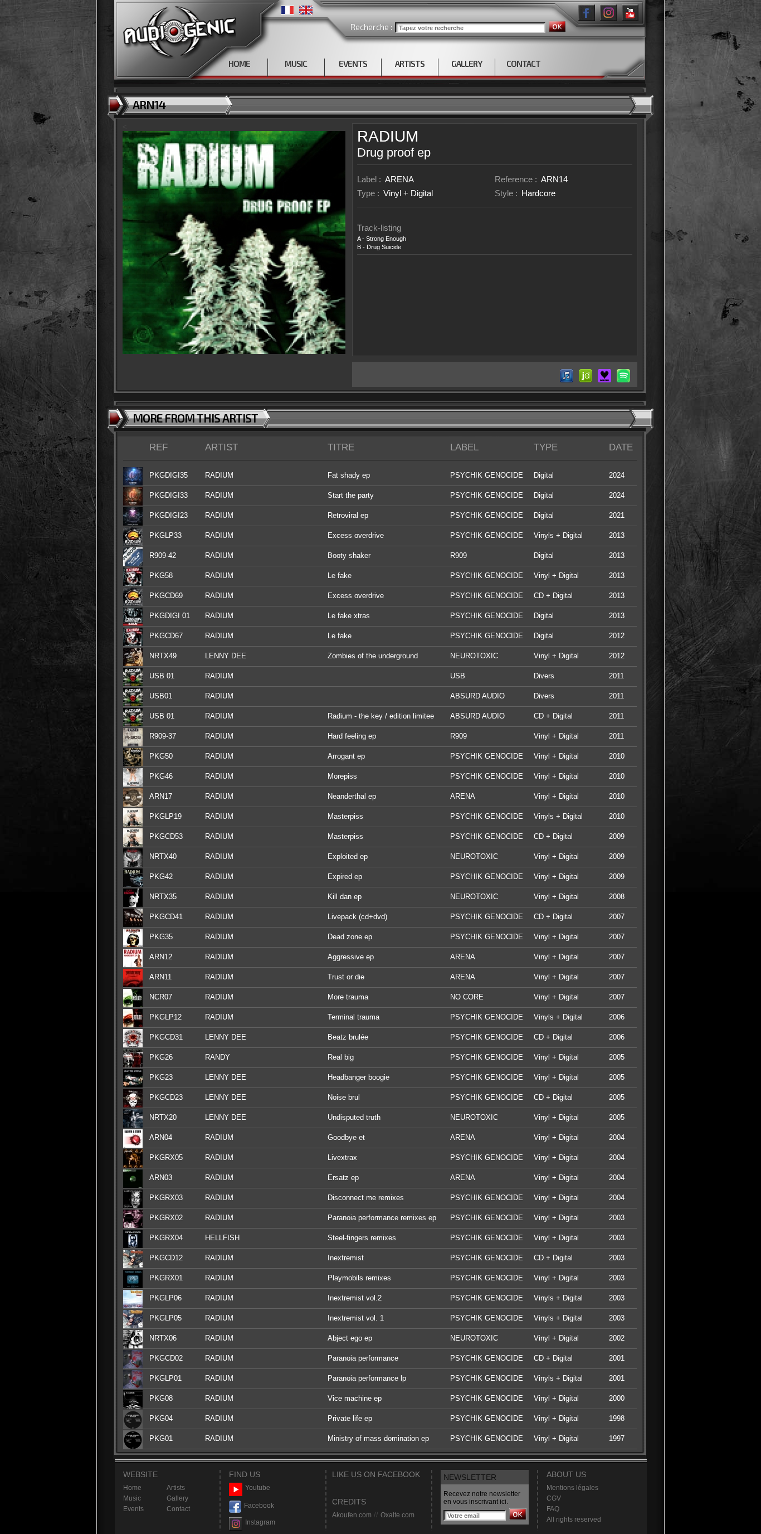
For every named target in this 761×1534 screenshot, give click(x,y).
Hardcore (538, 193)
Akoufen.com (352, 1515)
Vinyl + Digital (408, 193)
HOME (239, 64)
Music (132, 1498)
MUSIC (296, 64)
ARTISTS (410, 64)
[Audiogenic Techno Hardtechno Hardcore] (177, 29)
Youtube (257, 1488)
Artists (176, 1488)
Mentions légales (572, 1488)
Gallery (177, 1498)
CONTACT (523, 64)
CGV (554, 1498)
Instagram (260, 1522)
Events (133, 1509)
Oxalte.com (397, 1515)
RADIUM (387, 136)
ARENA (399, 179)
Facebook (259, 1505)
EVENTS (353, 64)
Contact (178, 1509)
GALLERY (466, 64)
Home (132, 1488)
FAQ (553, 1509)
